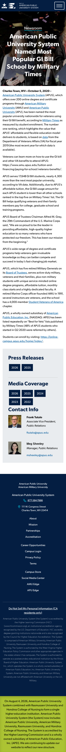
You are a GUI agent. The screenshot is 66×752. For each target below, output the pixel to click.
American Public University (33, 483)
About (33, 518)
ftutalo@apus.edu (38, 432)
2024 (40, 393)
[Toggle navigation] (59, 6)
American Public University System (24, 95)
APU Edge (33, 590)
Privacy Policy (33, 557)
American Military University (33, 486)
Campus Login (33, 551)
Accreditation (33, 536)
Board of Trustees (16, 272)
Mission (33, 524)
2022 (27, 402)
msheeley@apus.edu (40, 455)
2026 (14, 367)
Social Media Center (33, 577)
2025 (27, 367)
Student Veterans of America (46, 302)
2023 (14, 402)
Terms (33, 563)
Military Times (50, 120)
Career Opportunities (33, 545)
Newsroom (33, 28)
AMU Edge (33, 584)
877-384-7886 (35, 500)
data (45, 137)
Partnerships (33, 530)
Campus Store (33, 571)
